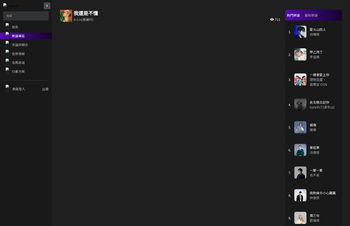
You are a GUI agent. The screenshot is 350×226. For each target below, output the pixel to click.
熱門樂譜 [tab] (293, 15)
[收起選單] (47, 5)
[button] (26, 27)
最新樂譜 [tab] (311, 15)
